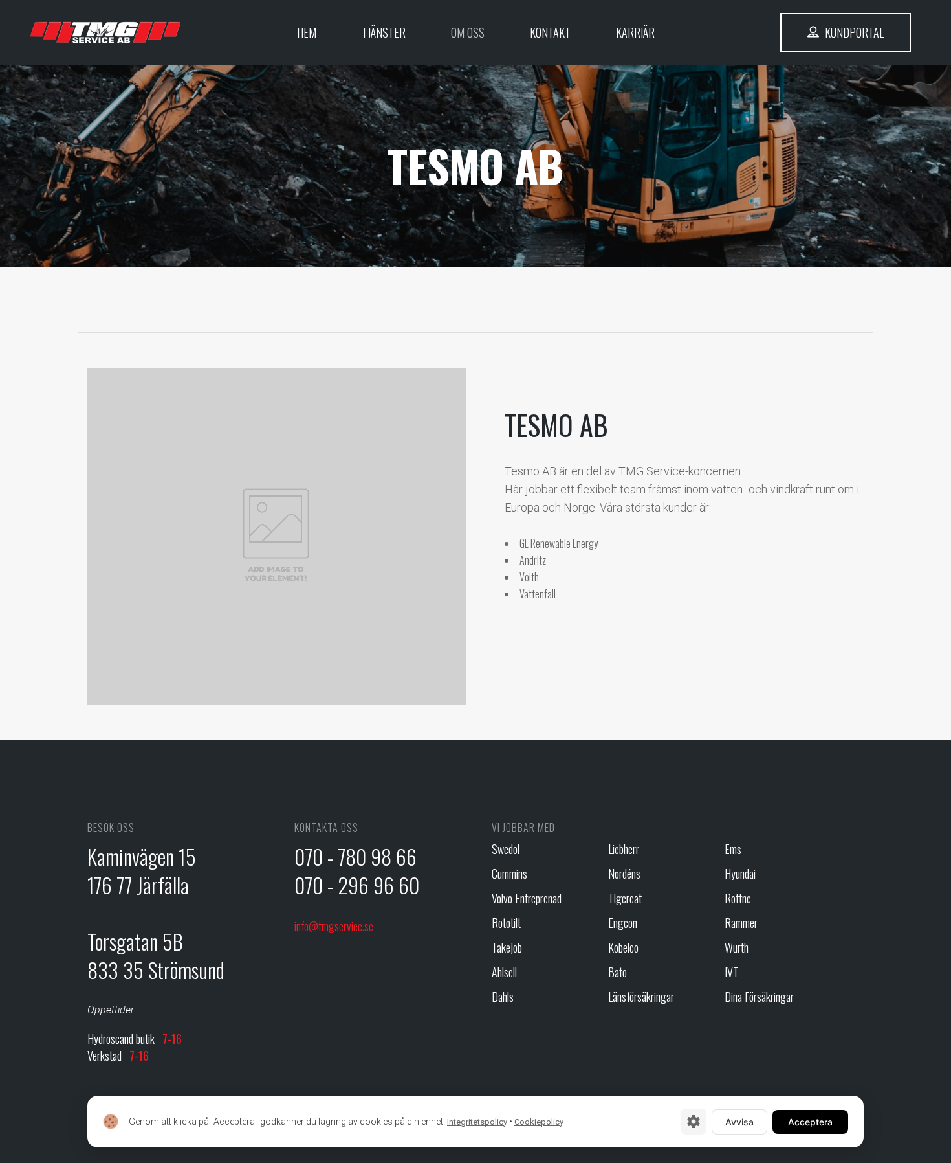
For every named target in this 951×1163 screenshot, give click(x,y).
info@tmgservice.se (333, 926)
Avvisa (739, 1121)
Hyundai (740, 874)
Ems (733, 849)
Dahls (503, 997)
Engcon (622, 923)
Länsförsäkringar (641, 997)
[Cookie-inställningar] (693, 1122)
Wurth (737, 947)
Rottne (738, 898)
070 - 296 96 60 (356, 885)
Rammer (741, 923)
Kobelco (623, 947)
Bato (617, 972)
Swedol (505, 849)
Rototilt (506, 923)
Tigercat (625, 898)
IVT (732, 972)
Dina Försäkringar (759, 997)
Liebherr (623, 849)
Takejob (507, 947)
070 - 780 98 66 (355, 856)
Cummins (509, 874)
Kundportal (853, 32)
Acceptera (810, 1121)
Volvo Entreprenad (527, 898)
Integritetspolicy (477, 1122)
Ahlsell (504, 972)
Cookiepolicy (538, 1122)
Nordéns (624, 874)
